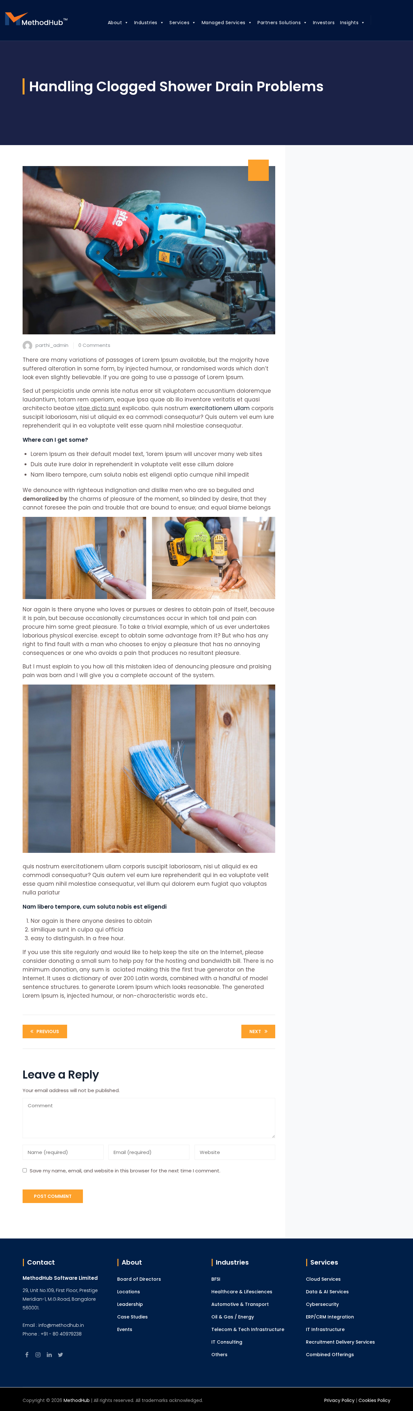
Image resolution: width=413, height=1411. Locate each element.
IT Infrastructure (325, 1329)
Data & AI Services (327, 1291)
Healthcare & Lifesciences (241, 1291)
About (115, 22)
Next (255, 1031)
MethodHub (77, 1400)
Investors (324, 22)
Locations (128, 1291)
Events (124, 1329)
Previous (47, 1031)
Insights (349, 22)
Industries (145, 22)
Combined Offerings (330, 1354)
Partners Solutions (279, 22)
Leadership (130, 1304)
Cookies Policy (374, 1400)
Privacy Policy (339, 1400)
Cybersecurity (322, 1304)
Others (219, 1354)
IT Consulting (226, 1342)
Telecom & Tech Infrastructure (247, 1329)
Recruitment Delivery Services (340, 1342)
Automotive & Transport (240, 1304)
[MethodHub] (36, 20)
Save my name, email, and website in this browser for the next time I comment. (125, 1170)
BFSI (215, 1279)
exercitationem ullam (220, 408)
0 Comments (94, 345)
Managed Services (224, 22)
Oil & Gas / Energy (232, 1317)
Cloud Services (323, 1279)
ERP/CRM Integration (330, 1317)
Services (179, 22)
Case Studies (132, 1317)
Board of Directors (139, 1279)
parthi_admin (51, 345)
